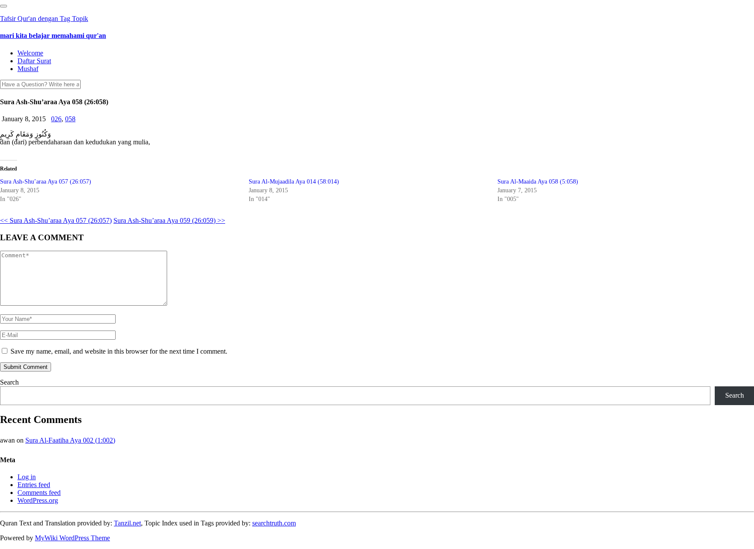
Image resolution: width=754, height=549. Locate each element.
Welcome (30, 53)
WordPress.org (37, 500)
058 (70, 119)
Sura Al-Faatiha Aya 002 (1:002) (70, 440)
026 (56, 119)
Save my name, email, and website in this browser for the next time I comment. (118, 351)
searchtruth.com (274, 523)
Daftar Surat (34, 61)
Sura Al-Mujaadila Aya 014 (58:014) (294, 181)
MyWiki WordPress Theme (72, 538)
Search (9, 382)
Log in (26, 477)
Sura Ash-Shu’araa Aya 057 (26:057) (45, 181)
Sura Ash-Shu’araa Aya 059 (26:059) (169, 220)
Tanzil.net (127, 523)
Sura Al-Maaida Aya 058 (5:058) (537, 181)
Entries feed (33, 484)
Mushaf (27, 68)
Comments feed (39, 492)
